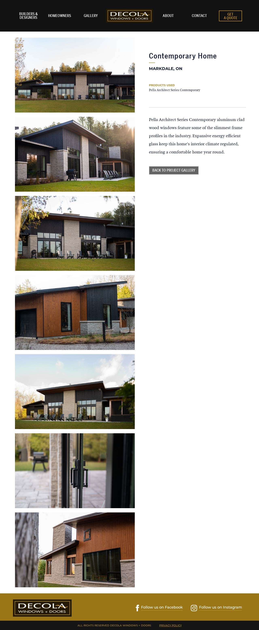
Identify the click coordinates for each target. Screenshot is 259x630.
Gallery (91, 15)
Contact (199, 15)
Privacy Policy (170, 625)
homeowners (59, 15)
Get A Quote (230, 16)
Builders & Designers (28, 16)
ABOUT (168, 15)
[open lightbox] (75, 75)
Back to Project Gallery (173, 170)
